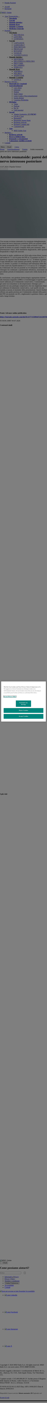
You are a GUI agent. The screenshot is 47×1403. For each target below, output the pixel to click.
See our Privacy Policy (10, 696)
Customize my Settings (23, 703)
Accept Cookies (23, 716)
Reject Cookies (23, 710)
